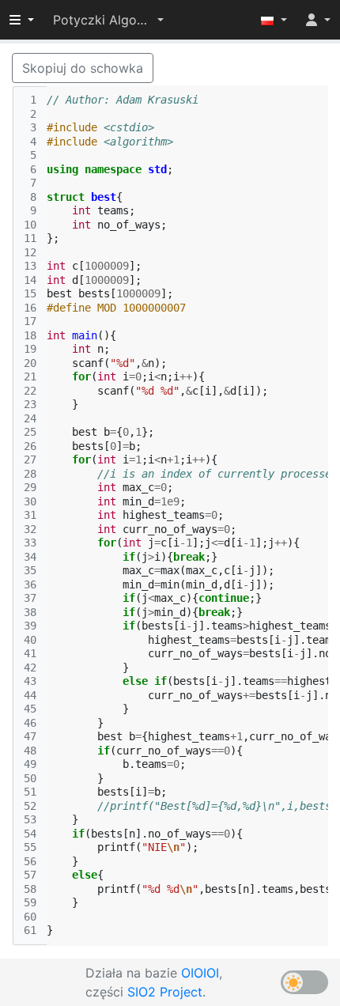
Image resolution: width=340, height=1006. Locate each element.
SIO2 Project (164, 992)
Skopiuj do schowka (82, 68)
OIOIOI (200, 973)
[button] (108, 20)
